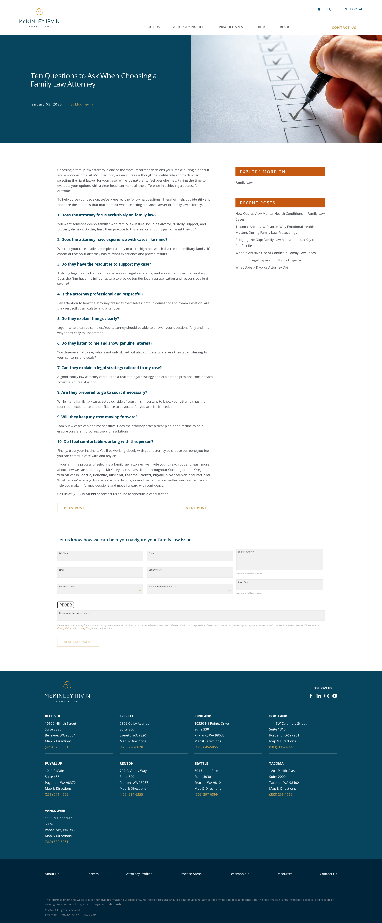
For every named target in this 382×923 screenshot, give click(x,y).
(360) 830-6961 (56, 841)
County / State (155, 570)
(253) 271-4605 (56, 794)
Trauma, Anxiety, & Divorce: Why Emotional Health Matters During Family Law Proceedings (274, 229)
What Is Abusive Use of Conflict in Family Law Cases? (276, 252)
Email (61, 570)
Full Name (64, 553)
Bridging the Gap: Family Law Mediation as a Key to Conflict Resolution (275, 242)
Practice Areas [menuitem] (232, 27)
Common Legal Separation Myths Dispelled (268, 260)
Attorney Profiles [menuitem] (189, 27)
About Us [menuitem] (152, 27)
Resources (284, 873)
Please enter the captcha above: (74, 613)
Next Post (196, 507)
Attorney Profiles (139, 873)
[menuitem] (51, 914)
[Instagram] (326, 696)
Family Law (244, 182)
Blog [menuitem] (262, 27)
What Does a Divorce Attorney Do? (261, 267)
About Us (52, 873)
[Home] (39, 17)
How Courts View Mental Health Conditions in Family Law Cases (280, 216)
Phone (152, 553)
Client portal (350, 9)
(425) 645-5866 (206, 747)
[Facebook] (310, 696)
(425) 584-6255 (131, 794)
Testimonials (239, 873)
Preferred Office (67, 586)
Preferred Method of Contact (163, 586)
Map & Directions (58, 741)
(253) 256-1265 (281, 794)
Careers (93, 873)
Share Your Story (246, 552)
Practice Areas (191, 873)
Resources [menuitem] (289, 27)
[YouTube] (334, 696)
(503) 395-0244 (281, 747)
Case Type (243, 582)
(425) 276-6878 (131, 747)
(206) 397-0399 (206, 794)
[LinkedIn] (318, 696)
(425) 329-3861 (56, 747)
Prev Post (74, 507)
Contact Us (344, 27)
